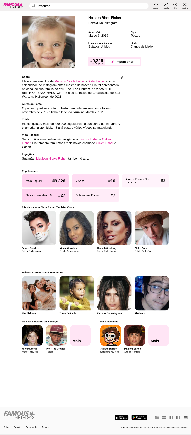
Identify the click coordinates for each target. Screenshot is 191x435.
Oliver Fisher (104, 143)
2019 (104, 35)
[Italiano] (178, 417)
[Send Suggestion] (123, 77)
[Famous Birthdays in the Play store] (139, 417)
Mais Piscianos (109, 321)
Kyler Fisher (96, 81)
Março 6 (94, 35)
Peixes (135, 35)
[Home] (49, 415)
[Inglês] (157, 417)
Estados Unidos (99, 46)
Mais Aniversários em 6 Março (40, 321)
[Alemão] (186, 417)
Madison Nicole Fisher (69, 81)
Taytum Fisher (88, 139)
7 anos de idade (142, 46)
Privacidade (31, 427)
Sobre (6, 427)
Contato (17, 427)
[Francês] (171, 417)
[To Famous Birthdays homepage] (13, 5)
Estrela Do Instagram (102, 23)
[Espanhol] (164, 417)
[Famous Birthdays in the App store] (121, 417)
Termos (45, 427)
